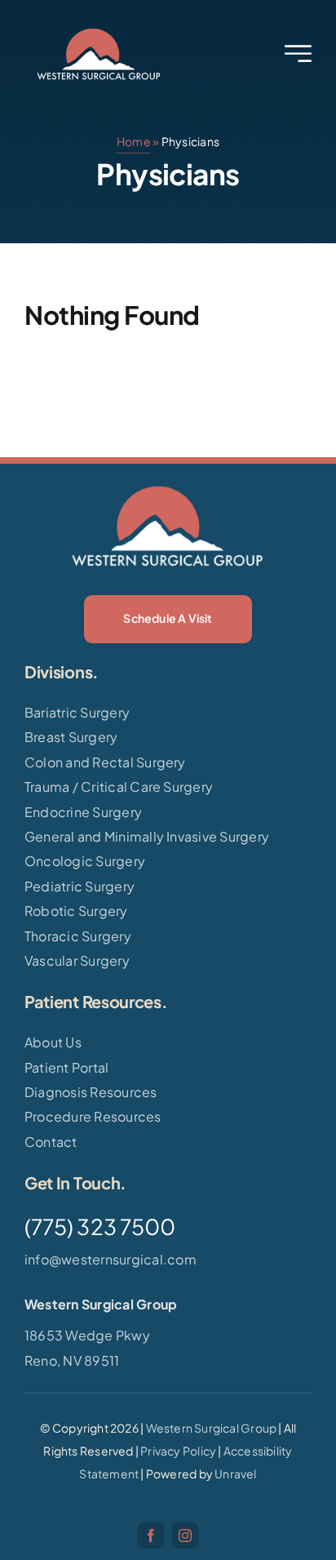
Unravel (235, 1473)
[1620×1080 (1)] (99, 30)
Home (134, 141)
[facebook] (151, 1535)
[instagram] (185, 1535)
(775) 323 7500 (99, 1226)
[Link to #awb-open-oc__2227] (298, 53)
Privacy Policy (178, 1450)
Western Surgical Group (211, 1427)
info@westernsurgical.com (110, 1259)
